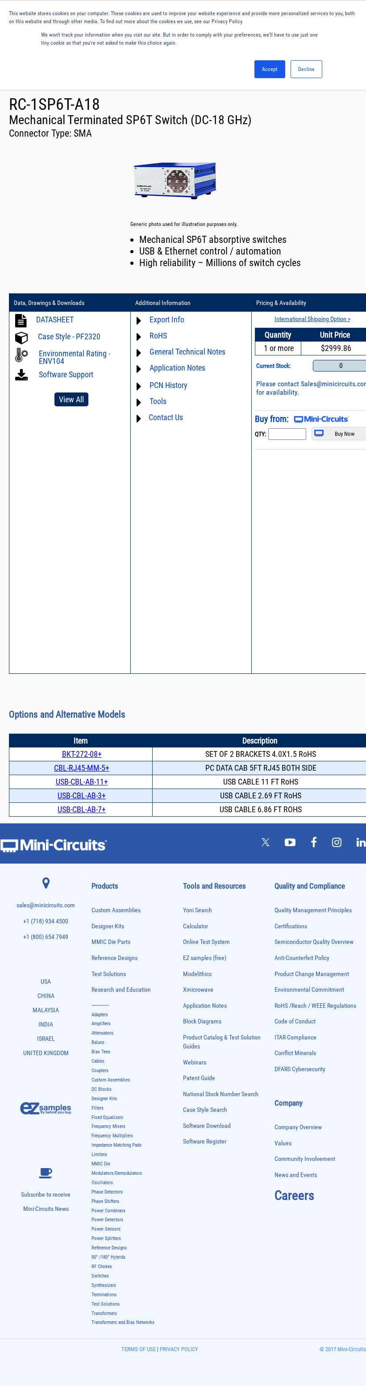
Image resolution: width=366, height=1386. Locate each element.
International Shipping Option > (312, 318)
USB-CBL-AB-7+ (82, 809)
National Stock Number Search (220, 1094)
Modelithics (197, 974)
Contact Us (166, 417)
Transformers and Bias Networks (123, 1322)
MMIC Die (101, 1164)
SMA (83, 133)
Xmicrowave (198, 990)
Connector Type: (41, 133)
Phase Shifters (105, 1201)
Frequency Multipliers (112, 1136)
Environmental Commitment (309, 990)
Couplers (100, 1070)
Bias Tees (101, 1052)
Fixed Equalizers (107, 1117)
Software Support (65, 374)
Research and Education (121, 990)
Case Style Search (205, 1110)
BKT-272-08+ (82, 754)
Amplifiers (101, 1024)
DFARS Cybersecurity (299, 1069)
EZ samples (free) (204, 958)
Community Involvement (304, 1159)
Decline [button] (306, 69)
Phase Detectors (107, 1192)
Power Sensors (106, 1229)
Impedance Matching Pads (116, 1145)
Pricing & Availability (281, 302)
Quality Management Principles (313, 910)
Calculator (195, 926)
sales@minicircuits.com (46, 905)
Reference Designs (114, 958)
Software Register (204, 1141)
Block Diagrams (202, 1021)
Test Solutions (109, 974)
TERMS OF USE (138, 1349)
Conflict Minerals (295, 1053)
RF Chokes (102, 1266)
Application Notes (205, 1006)
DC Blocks (102, 1089)
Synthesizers (104, 1285)
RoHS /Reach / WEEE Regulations (315, 1006)
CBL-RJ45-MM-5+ (81, 767)
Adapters (100, 1015)
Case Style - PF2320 (69, 336)
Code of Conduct (295, 1021)
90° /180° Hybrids (108, 1257)
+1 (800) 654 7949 (45, 937)
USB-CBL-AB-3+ (82, 795)
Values (282, 1143)
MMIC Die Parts (111, 942)
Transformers (104, 1313)
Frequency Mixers (108, 1126)
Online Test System (206, 942)
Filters (98, 1108)
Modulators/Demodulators (117, 1173)
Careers (294, 1195)
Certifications (290, 926)
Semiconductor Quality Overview (314, 942)
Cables (98, 1061)
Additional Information (163, 302)
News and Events (295, 1175)
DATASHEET (55, 319)
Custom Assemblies (116, 910)
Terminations (104, 1295)
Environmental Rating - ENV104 (74, 357)
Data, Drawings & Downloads (49, 302)
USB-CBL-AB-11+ (82, 781)
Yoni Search (197, 910)
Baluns (98, 1042)
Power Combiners (108, 1211)
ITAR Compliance (295, 1037)
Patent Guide (199, 1078)
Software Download (207, 1126)
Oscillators (102, 1183)
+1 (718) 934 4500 (45, 921)
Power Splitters (106, 1238)
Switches (100, 1276)
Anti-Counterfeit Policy (301, 958)
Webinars (194, 1062)
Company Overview (298, 1127)
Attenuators (102, 1033)
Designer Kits (108, 926)
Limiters (99, 1154)
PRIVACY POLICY (178, 1349)
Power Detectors (107, 1220)
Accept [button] (270, 69)
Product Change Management (311, 974)
